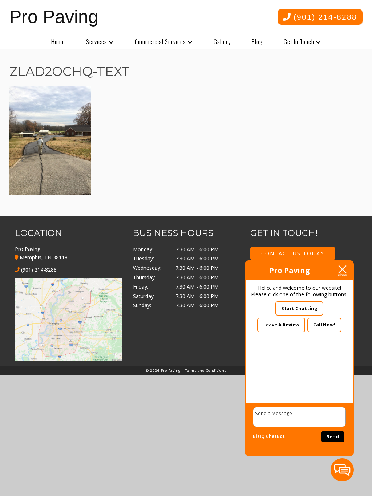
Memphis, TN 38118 (43, 257)
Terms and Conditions (205, 370)
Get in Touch (299, 41)
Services (96, 41)
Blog (257, 41)
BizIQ (259, 436)
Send (333, 436)
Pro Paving (53, 17)
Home (58, 41)
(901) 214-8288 (324, 17)
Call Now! (324, 324)
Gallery (222, 41)
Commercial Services (160, 41)
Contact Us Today (292, 253)
